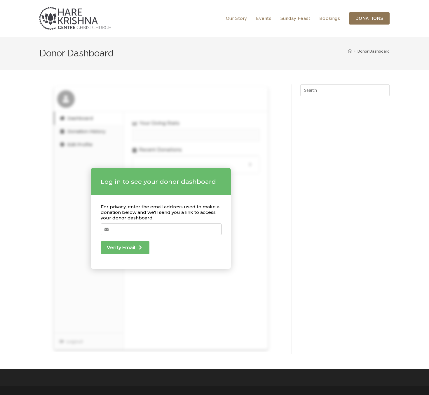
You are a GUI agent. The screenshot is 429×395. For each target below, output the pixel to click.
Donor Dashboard (374, 51)
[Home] (350, 51)
